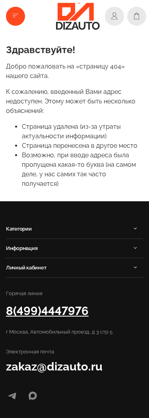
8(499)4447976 (47, 311)
